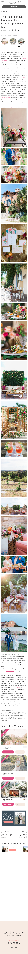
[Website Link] (14, 937)
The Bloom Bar (10, 671)
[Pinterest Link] (14, 943)
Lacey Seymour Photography (14, 107)
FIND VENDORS (14, 950)
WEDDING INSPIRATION (14, 952)
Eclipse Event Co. (5, 97)
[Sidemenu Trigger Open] (2, 2)
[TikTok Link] (19, 943)
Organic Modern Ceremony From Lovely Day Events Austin (21, 835)
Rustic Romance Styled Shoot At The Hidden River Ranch (7, 835)
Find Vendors (14, 6)
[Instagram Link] (8, 943)
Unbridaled (18, 687)
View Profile (20, 752)
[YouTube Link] (16, 943)
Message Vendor (8, 752)
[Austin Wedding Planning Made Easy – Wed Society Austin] (14, 2)
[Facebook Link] (11, 943)
